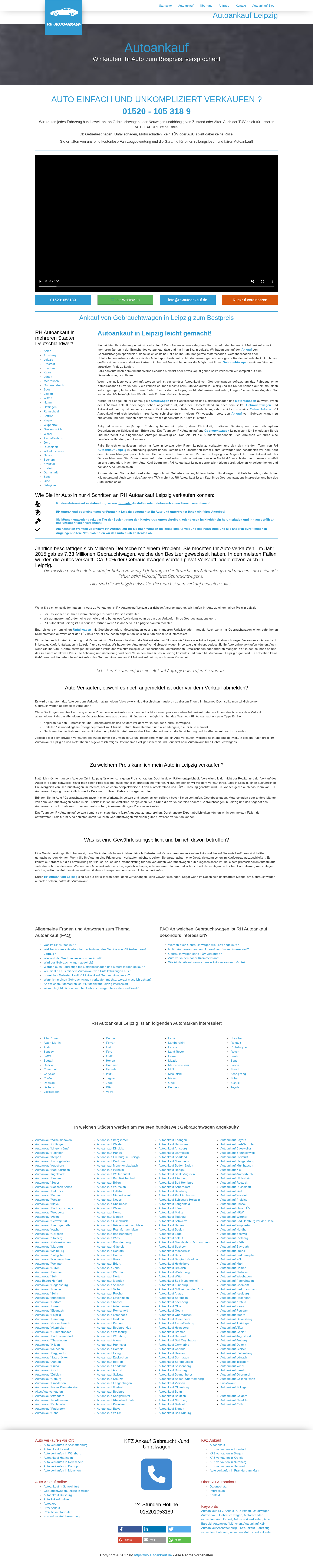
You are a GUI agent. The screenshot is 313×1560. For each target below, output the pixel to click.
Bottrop (48, 416)
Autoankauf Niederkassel (114, 1195)
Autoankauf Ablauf (171, 1238)
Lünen (48, 376)
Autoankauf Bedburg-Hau (114, 1327)
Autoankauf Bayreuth (234, 1246)
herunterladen (232, 519)
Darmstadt (51, 472)
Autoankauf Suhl (46, 1276)
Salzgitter (50, 485)
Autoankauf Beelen (171, 1229)
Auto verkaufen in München (62, 1470)
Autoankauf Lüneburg (173, 1285)
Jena (47, 442)
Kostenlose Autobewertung (62, 1516)
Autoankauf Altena (109, 1340)
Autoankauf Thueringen (51, 1340)
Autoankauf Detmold (172, 1336)
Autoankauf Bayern (233, 1140)
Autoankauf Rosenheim (174, 1319)
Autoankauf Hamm (109, 1255)
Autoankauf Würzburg (111, 1336)
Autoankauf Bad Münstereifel (178, 1280)
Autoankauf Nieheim (234, 1272)
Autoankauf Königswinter (113, 1395)
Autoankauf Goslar (233, 1332)
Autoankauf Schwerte (173, 1221)
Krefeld (48, 468)
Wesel (48, 433)
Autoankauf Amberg (233, 1340)
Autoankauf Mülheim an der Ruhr (181, 1289)
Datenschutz (218, 1486)
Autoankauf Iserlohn (110, 1319)
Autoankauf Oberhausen (175, 1314)
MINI (171, 1069)
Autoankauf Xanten (48, 1361)
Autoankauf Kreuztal (110, 1378)
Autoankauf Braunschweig (238, 1152)
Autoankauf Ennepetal (50, 1297)
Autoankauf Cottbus (172, 1349)
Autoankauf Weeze (48, 1199)
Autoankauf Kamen (110, 1323)
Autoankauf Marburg (49, 1246)
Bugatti (48, 1060)
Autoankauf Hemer (233, 1268)
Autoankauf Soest (47, 1182)
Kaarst (48, 372)
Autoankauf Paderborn (50, 1408)
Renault (236, 1042)
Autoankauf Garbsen (49, 1233)
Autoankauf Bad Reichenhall (116, 1178)
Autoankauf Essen (47, 1306)
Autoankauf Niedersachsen (53, 1259)
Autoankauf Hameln (110, 1349)
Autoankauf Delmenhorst (175, 1374)
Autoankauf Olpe (170, 1306)
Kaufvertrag (148, 519)
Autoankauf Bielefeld (172, 1404)
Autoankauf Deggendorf (51, 1353)
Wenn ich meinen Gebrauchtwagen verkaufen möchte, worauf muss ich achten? (98, 979)
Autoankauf (186, 5)
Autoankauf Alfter (231, 1327)
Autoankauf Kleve (47, 1204)
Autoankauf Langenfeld (174, 1204)
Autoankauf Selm (46, 1293)
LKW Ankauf (52, 1507)
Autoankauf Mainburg (49, 1250)
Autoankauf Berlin (170, 1255)
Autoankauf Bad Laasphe (237, 1255)
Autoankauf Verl (231, 1191)
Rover (235, 1051)
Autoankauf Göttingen (50, 1144)
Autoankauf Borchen (49, 1272)
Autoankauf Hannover (111, 1344)
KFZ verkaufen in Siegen (226, 1453)
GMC (109, 1056)
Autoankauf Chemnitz (234, 1285)
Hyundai (111, 1069)
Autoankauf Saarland (173, 1157)
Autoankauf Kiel (230, 1169)
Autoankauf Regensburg (51, 1285)
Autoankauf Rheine (48, 1289)
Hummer (112, 1065)
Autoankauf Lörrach (233, 1357)
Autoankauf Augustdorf (235, 1336)
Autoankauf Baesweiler (235, 1148)
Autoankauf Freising (233, 1199)
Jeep (109, 1082)
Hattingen (50, 407)
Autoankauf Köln (231, 1259)
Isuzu (109, 1073)
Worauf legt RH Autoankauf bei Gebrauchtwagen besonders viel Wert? (91, 988)
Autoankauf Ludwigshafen (52, 1161)
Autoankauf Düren (47, 1268)
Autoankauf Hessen (172, 1353)
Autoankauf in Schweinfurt (61, 1486)
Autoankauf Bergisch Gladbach (179, 1259)
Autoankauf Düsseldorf (235, 1187)
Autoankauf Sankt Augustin (177, 1174)
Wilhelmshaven (54, 451)
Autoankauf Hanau (109, 1152)
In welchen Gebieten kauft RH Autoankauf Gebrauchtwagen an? (87, 975)
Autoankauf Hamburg (49, 1319)
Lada (171, 1038)
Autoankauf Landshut (111, 1366)
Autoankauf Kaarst (232, 1306)
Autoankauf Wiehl (232, 1366)
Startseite (165, 5)
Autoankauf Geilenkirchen (237, 1378)
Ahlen (47, 351)
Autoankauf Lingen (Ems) (52, 1148)
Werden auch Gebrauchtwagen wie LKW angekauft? (203, 944)
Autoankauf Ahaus (171, 1293)
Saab (234, 1056)
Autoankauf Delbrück (49, 1191)
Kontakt (241, 5)
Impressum (217, 1490)
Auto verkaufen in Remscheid (63, 1462)
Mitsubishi (175, 1073)
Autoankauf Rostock (233, 1182)
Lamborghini (176, 1042)
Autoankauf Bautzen (172, 1395)
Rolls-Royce (239, 1047)
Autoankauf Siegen (171, 1408)
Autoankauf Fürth (232, 1242)
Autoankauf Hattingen (173, 1144)
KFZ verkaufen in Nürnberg (228, 1462)
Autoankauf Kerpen (48, 1157)
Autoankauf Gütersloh (111, 1246)
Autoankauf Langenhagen (114, 1383)
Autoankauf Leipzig (48, 1314)
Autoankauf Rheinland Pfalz (115, 1400)
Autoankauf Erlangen (173, 1140)
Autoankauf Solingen (234, 1387)
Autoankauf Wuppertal (235, 1225)
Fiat (108, 1047)
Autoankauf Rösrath (110, 1250)
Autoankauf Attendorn (49, 1395)
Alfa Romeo (51, 1038)
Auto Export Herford (48, 1280)
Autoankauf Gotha (171, 1310)
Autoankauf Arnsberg (173, 1148)
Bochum (49, 459)
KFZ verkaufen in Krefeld (226, 1457)
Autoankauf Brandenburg (114, 1242)
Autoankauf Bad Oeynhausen (178, 1340)
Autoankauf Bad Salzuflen (52, 1169)
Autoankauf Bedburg (111, 1391)
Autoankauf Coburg (48, 1378)
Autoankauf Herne (109, 1212)
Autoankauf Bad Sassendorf (54, 1336)
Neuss (48, 455)
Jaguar (110, 1078)
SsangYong (238, 1073)
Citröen (48, 1078)
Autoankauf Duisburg (173, 1370)
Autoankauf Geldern (233, 1395)
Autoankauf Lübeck (233, 1250)
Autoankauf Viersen (172, 1383)
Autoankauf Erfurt (109, 1263)
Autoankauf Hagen (171, 1225)
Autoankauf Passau (233, 1204)
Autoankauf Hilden (47, 1344)
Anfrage (224, 5)
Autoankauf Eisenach (49, 1310)
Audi (47, 1047)
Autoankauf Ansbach (111, 1285)
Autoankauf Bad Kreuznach (238, 1289)
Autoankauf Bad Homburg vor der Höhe (247, 1221)
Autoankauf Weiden (110, 1144)
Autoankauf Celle (231, 1404)
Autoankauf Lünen (171, 1208)
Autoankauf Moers (232, 1314)
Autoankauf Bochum (48, 1195)
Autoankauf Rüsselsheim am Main (120, 1225)
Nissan (172, 1078)
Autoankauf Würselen (111, 1187)
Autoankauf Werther (233, 1216)
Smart (235, 1069)
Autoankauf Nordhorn (234, 1229)
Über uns (206, 5)
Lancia (172, 1047)
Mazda (172, 1060)
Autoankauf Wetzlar (110, 1272)
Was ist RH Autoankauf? (60, 944)
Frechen (49, 368)
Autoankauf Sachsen (173, 1246)
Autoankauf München (49, 1349)
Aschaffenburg (53, 438)
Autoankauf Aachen (48, 1229)
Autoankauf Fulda (47, 1366)
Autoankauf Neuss (109, 1199)
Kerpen (48, 420)
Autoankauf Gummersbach (53, 1332)
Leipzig (48, 359)
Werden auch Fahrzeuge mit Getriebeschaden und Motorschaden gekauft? (94, 966)
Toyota (235, 1087)
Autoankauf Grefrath (110, 1387)
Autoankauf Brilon (109, 1182)
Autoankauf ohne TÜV (235, 1208)
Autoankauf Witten (171, 1276)
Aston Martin (52, 1042)
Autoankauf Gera (108, 1259)
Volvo (109, 1091)
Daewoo (49, 1082)
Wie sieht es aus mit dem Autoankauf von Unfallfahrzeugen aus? (87, 971)
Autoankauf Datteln (233, 1344)
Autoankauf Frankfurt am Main (117, 1229)
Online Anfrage (260, 409)
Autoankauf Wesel (109, 1208)
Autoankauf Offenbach (112, 1314)
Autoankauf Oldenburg (174, 1387)
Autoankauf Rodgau (172, 1169)
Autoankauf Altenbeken (50, 1327)
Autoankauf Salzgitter (49, 1255)
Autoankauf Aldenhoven (113, 1306)
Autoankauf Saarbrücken (52, 1357)
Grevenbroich (53, 429)
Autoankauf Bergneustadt (176, 1361)
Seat (234, 1060)
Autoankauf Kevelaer (111, 1404)
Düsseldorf (51, 446)
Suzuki (235, 1082)
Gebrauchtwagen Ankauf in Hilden (66, 1490)
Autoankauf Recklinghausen (177, 1195)
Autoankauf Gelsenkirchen (53, 1242)
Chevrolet (50, 1069)
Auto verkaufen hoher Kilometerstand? (194, 958)
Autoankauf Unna (47, 1413)
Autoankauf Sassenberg (175, 1366)
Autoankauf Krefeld (233, 1302)
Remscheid (51, 411)
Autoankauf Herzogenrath (52, 1225)
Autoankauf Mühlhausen (236, 1165)
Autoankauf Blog (263, 5)
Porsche (236, 1038)
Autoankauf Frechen (110, 1293)
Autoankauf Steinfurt (234, 1157)
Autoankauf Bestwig (233, 1233)
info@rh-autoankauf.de (187, 300)
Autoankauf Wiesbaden (236, 1276)
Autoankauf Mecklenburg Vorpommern (185, 1242)
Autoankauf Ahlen (47, 1216)
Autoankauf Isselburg (234, 1293)
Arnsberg (50, 355)
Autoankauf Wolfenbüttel (113, 1174)
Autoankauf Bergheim (173, 1297)
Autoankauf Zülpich (48, 1374)
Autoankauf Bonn (170, 1391)
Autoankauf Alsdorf (109, 1370)
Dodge (110, 1038)
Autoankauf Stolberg (49, 1238)
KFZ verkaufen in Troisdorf (228, 1449)
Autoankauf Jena (108, 1268)
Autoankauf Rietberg (234, 1238)
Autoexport (51, 1503)
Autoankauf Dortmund (111, 1161)
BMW (47, 1056)
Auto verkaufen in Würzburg (62, 1453)
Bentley (49, 1051)
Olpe (47, 481)
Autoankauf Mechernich (175, 1250)
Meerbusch (51, 381)
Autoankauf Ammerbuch (236, 1174)
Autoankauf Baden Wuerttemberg (181, 1378)
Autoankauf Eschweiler (50, 1404)
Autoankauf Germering (174, 1344)
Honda (110, 1060)
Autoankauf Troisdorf (234, 1361)
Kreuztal (49, 464)
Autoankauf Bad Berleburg (114, 1233)
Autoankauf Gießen (233, 1349)
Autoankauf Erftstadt (110, 1191)
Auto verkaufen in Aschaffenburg (66, 1445)
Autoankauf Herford (48, 1302)
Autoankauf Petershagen (237, 1280)
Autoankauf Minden (110, 1216)
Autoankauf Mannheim (174, 1161)
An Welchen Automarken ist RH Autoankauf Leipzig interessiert (86, 983)
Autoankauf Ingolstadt (50, 1174)
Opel (171, 1082)
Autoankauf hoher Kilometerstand (57, 1387)
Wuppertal (50, 425)
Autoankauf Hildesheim (235, 1178)
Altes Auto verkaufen (49, 1391)
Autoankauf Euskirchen (112, 1357)
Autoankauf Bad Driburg (175, 1413)
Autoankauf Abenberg (173, 1302)
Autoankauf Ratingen (49, 1152)
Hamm (48, 402)
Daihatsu (50, 1087)
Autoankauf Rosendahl (235, 1297)
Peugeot (173, 1087)
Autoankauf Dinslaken (111, 1148)
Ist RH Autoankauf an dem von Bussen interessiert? (208, 949)
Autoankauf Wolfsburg (112, 1332)
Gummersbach (54, 385)
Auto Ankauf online (56, 1499)
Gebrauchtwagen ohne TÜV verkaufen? (195, 953)
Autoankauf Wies (108, 1238)
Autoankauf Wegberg (49, 1212)
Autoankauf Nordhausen (51, 1400)
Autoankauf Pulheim (110, 1169)
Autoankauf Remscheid (112, 1310)
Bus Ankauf (227, 1383)
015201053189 (63, 300)
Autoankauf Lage (170, 1233)
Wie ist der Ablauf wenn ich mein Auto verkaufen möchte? (207, 962)
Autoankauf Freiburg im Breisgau (119, 1157)
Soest (47, 389)
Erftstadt (49, 364)
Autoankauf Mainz (171, 1212)
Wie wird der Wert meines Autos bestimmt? (73, 958)
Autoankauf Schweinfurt (51, 1221)
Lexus (172, 1056)
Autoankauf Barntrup (234, 1370)
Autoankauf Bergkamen (113, 1140)
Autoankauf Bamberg (173, 1191)
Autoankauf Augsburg (49, 1165)
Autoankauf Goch (47, 1370)
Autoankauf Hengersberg (237, 1161)
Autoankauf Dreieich (172, 1268)
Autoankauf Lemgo (109, 1353)
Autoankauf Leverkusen (113, 1297)
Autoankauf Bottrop (110, 1361)
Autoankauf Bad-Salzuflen (237, 1144)
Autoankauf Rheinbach (112, 1204)
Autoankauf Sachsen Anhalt (53, 1187)
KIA (108, 1087)
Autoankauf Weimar (48, 1263)
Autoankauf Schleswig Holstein (179, 1199)
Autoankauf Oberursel (235, 1374)
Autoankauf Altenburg (173, 1178)
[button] (130, 1529)
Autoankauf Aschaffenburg (176, 1323)
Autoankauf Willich (109, 1413)
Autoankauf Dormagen (174, 1357)
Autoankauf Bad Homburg (176, 1182)
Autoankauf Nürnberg (173, 1400)
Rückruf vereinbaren (250, 300)
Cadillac (49, 1065)
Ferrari (110, 1042)
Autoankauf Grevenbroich (52, 1323)
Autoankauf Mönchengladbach (117, 1165)
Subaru (235, 1078)
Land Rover (176, 1051)
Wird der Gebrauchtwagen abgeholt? (68, 962)
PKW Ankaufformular (58, 1512)
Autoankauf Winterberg (174, 1272)
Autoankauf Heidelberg (174, 1263)
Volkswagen (52, 1091)
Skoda (235, 1065)
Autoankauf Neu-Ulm (234, 1400)
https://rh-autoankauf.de (153, 1555)
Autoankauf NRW (232, 1212)
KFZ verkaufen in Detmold (227, 1466)
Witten (48, 398)
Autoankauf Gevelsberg (236, 1319)
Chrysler (49, 1073)
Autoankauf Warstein (234, 1195)
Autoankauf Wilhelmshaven (53, 1140)
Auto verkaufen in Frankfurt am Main (234, 1470)
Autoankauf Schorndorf (174, 1187)
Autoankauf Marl (231, 1263)
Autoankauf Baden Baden (176, 1165)
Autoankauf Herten (109, 1276)
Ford (109, 1051)
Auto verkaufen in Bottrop (61, 1466)
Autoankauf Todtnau (172, 1216)
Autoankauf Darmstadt (174, 1152)
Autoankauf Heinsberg (174, 1327)
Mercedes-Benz (179, 1065)
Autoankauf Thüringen (235, 1323)
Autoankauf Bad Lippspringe (54, 1208)
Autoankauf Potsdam (234, 1310)
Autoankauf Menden (110, 1280)
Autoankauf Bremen (172, 1332)
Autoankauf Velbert (109, 1289)
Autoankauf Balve (109, 1408)
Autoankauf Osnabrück (112, 1221)
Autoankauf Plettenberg (236, 1353)
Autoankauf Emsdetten (50, 1383)
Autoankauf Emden (48, 1178)
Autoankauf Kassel (109, 1302)
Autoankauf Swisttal (110, 1374)
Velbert (48, 393)
